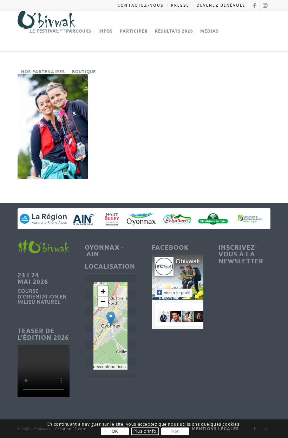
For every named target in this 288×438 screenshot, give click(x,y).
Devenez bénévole (221, 5)
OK (115, 431)
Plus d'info (145, 431)
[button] (110, 318)
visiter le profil (177, 292)
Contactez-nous (140, 5)
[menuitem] (141, 5)
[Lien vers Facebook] (254, 5)
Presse (180, 5)
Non (175, 431)
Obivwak (188, 261)
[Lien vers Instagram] (265, 5)
